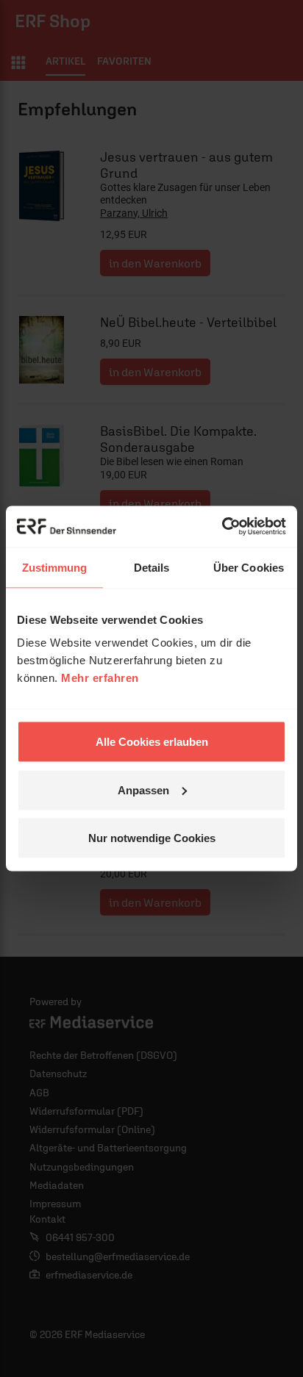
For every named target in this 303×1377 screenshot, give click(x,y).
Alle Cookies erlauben (152, 742)
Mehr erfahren (100, 678)
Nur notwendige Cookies (151, 838)
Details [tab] (152, 567)
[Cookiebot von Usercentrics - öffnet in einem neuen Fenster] (221, 526)
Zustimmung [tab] (55, 567)
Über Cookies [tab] (248, 567)
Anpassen (143, 789)
